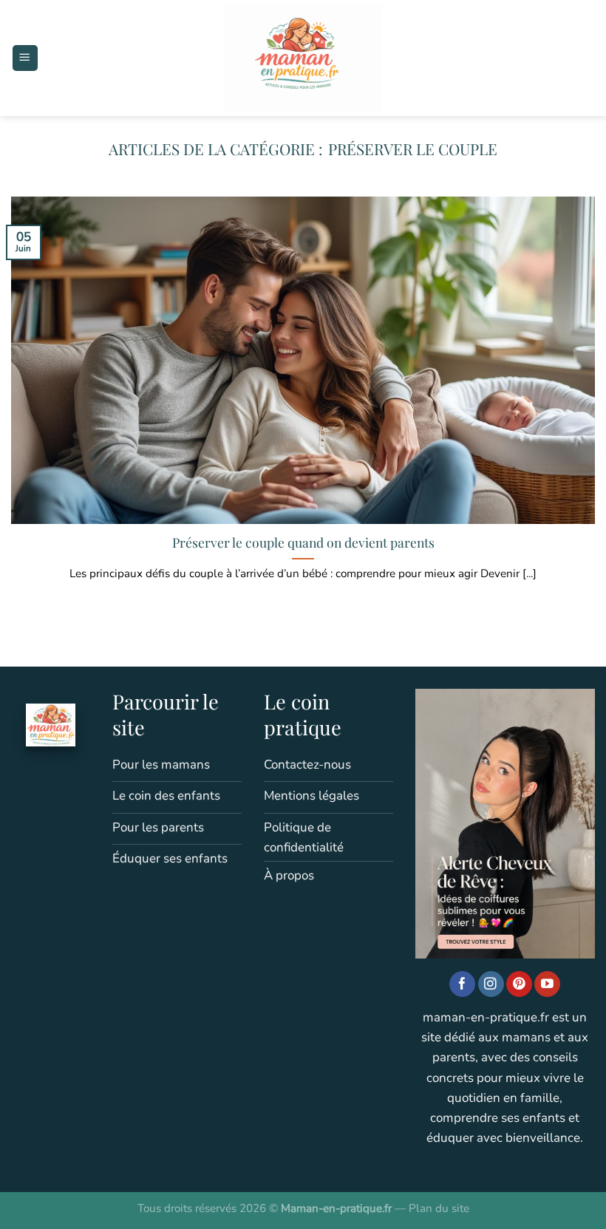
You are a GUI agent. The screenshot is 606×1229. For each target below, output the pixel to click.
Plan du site (439, 1208)
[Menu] (25, 58)
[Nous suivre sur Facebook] (462, 984)
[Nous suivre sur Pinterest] (519, 984)
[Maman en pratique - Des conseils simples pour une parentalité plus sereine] (303, 58)
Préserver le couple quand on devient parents (303, 542)
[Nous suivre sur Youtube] (547, 984)
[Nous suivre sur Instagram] (491, 984)
